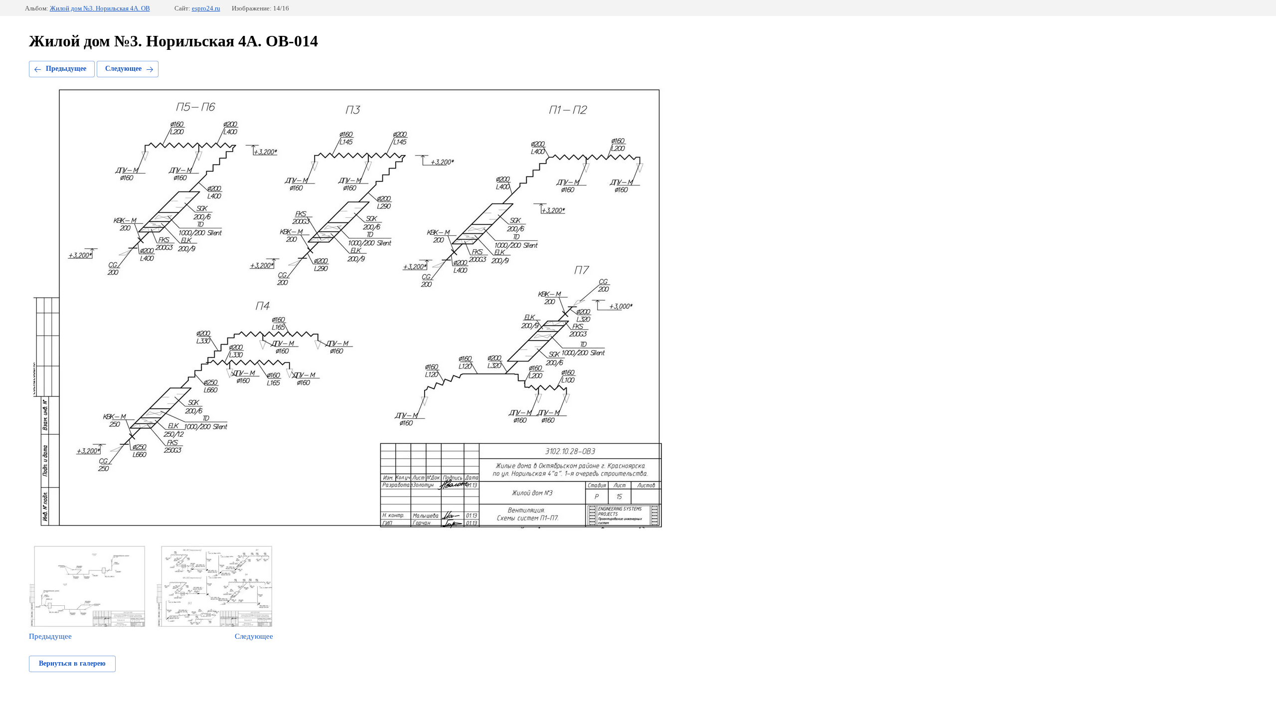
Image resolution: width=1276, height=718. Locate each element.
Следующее (123, 68)
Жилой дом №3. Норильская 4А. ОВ (100, 8)
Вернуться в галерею (72, 663)
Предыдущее (66, 68)
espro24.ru (206, 8)
